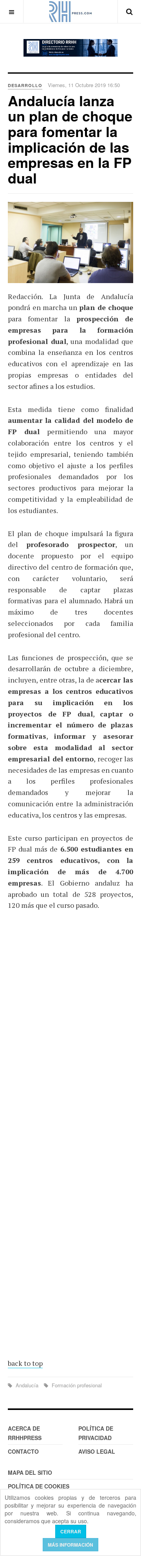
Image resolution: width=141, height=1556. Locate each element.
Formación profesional (76, 1385)
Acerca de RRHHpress (25, 1433)
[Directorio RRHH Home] (71, 48)
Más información (70, 1544)
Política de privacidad (95, 1433)
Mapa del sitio (30, 1472)
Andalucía (27, 1385)
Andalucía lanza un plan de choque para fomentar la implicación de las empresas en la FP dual (70, 139)
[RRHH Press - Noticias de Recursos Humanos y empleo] (70, 11)
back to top (25, 1363)
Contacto (23, 1451)
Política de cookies (38, 1486)
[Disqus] (70, 1031)
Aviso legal (96, 1451)
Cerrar (70, 1531)
